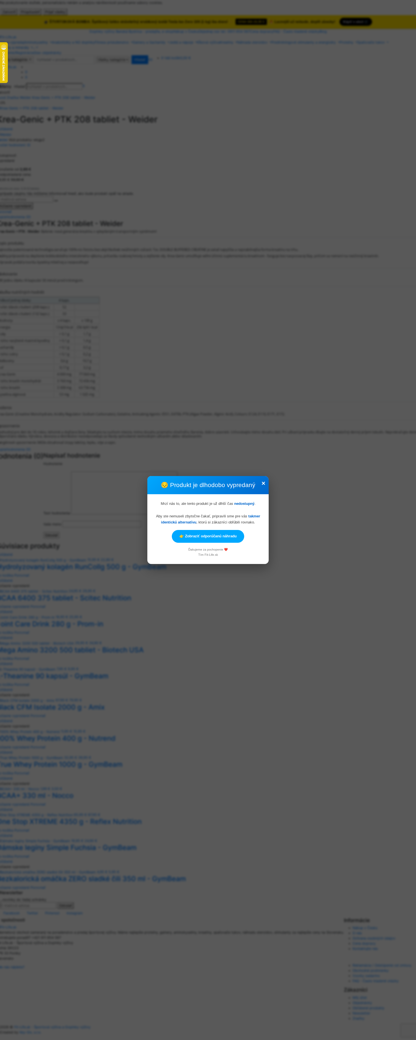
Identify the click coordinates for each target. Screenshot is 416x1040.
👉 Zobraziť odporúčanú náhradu (208, 536)
